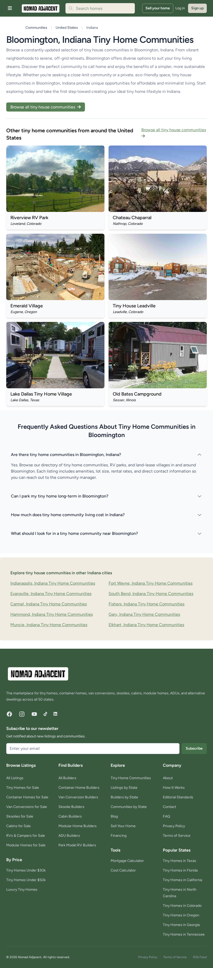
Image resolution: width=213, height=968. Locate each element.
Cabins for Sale (18, 826)
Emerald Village (26, 306)
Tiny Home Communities (131, 778)
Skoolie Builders (71, 807)
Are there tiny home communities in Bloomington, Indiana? (66, 454)
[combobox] (100, 8)
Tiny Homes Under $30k (26, 870)
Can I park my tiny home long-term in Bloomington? (59, 496)
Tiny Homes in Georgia (181, 925)
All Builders (67, 778)
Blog (114, 816)
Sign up (197, 8)
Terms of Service (176, 835)
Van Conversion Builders (78, 797)
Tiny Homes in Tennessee (184, 934)
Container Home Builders (78, 787)
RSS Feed (200, 957)
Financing (119, 835)
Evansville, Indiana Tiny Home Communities (50, 593)
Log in (180, 8)
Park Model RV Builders (77, 845)
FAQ (166, 816)
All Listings (14, 778)
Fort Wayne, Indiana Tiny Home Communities (150, 583)
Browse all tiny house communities (43, 107)
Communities (36, 27)
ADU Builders (69, 835)
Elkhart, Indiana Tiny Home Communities (146, 624)
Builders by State (124, 797)
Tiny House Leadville (134, 306)
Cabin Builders (70, 816)
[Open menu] (10, 8)
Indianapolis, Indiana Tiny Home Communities (52, 583)
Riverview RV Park (29, 217)
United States (67, 27)
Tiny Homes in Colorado (182, 905)
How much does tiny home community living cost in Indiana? (68, 514)
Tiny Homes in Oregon (181, 915)
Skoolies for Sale (19, 816)
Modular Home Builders (77, 826)
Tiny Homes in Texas (179, 861)
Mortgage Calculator (127, 861)
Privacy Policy (174, 826)
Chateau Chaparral (132, 217)
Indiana (92, 27)
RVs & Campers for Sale (25, 835)
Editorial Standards (178, 797)
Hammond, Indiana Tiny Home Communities (51, 614)
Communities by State (129, 807)
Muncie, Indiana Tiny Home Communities (48, 624)
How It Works (174, 787)
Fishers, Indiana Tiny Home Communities (146, 603)
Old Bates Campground (137, 394)
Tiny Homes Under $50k (26, 880)
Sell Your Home (123, 826)
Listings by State (124, 787)
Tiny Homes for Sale (22, 787)
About (168, 778)
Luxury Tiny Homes (21, 889)
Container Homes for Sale (27, 797)
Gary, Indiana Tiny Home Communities (144, 614)
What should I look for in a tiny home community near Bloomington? (74, 533)
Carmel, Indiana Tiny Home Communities (48, 603)
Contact (169, 807)
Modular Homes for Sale (25, 845)
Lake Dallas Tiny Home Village (41, 394)
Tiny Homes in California (182, 880)
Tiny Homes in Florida (180, 870)
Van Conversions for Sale (26, 807)
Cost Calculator (123, 870)
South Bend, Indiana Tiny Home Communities (151, 593)
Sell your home (157, 8)
